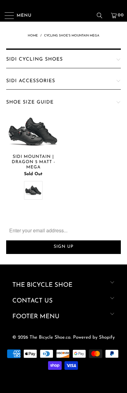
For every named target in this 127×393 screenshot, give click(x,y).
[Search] (101, 15)
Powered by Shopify (94, 337)
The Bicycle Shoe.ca (50, 337)
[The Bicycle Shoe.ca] (63, 15)
